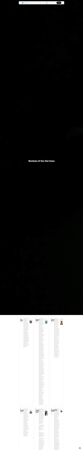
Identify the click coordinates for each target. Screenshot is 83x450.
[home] (25, 2)
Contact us (58, 3)
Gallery (38, 2)
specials (43, 2)
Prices (52, 2)
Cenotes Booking (47, 2)
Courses (35, 2)
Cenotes (50, 2)
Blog (40, 2)
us (29, 2)
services (32, 2)
